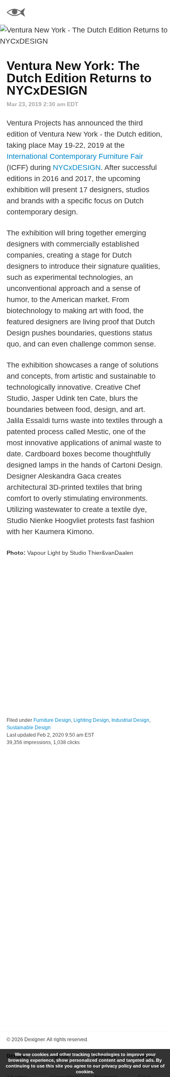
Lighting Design (91, 720)
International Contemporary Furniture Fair (75, 156)
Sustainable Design (29, 727)
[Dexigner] (16, 13)
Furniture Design (52, 720)
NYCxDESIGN (77, 167)
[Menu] (159, 12)
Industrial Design (130, 720)
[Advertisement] (85, 637)
